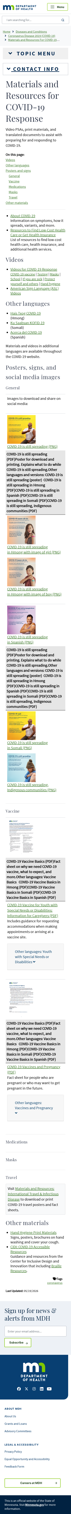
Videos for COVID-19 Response (33, 269)
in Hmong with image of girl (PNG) (34, 552)
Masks (13, 192)
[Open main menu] (57, 7)
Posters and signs (18, 171)
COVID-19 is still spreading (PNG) (32, 446)
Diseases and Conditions (31, 31)
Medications (17, 187)
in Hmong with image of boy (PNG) (34, 594)
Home (6, 31)
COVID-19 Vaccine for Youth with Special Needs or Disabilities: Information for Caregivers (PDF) (32, 910)
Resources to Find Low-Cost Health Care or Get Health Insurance (37, 232)
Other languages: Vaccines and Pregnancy (34, 1105)
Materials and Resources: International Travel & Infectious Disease (33, 1194)
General (14, 176)
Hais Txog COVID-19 (25, 313)
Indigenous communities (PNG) (31, 789)
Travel (13, 197)
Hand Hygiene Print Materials (33, 1232)
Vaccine (14, 181)
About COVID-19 (22, 215)
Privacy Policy (13, 1451)
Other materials (17, 203)
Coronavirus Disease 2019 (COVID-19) (31, 36)
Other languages (17, 165)
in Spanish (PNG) (20, 642)
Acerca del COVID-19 (26, 332)
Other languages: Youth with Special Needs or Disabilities (33, 956)
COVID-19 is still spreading (27, 546)
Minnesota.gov (34, 1505)
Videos (10, 160)
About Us (10, 1416)
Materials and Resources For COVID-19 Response (39, 40)
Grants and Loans (16, 1424)
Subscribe (20, 1342)
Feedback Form (14, 1466)
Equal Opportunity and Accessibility (27, 1459)
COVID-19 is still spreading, (28, 784)
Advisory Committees (18, 1431)
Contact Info (35, 69)
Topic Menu (35, 53)
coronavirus (54, 1283)
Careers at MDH (31, 1483)
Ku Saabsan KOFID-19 (27, 322)
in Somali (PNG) (19, 747)
